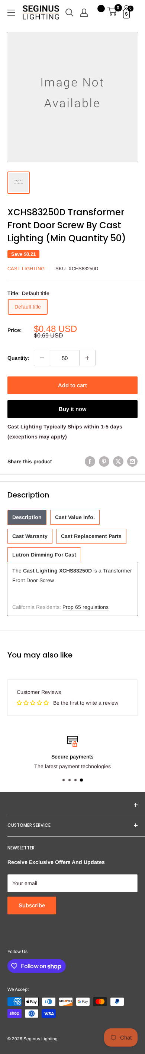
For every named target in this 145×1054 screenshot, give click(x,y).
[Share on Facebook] (90, 461)
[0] (112, 13)
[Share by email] (132, 461)
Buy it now (72, 409)
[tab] (26, 517)
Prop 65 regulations (85, 607)
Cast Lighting (26, 268)
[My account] (84, 13)
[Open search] (69, 13)
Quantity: (18, 358)
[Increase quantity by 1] (87, 358)
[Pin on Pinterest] (104, 461)
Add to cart (72, 385)
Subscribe (32, 905)
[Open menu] (11, 13)
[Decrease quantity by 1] (42, 358)
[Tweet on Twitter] (118, 461)
